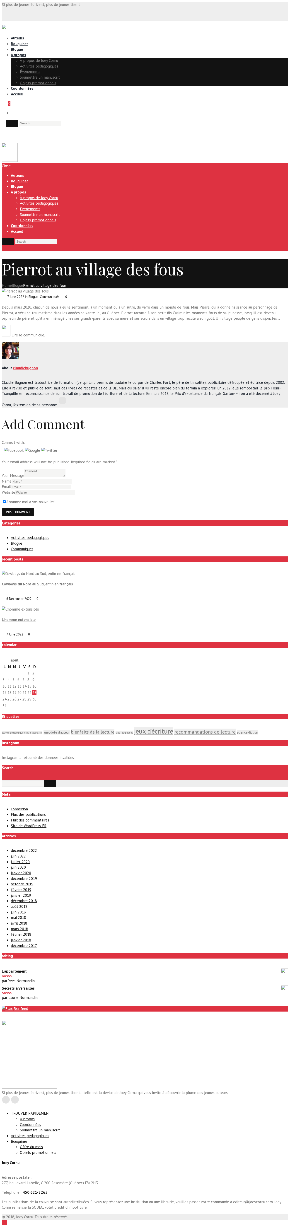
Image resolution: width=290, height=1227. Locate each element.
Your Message (13, 475)
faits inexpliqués (124, 732)
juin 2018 (18, 912)
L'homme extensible (19, 619)
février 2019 (21, 889)
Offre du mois (31, 1146)
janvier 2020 (21, 872)
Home (7, 285)
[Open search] (12, 123)
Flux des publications (28, 814)
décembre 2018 (24, 900)
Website (8, 492)
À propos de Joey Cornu (39, 60)
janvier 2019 (21, 895)
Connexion (19, 809)
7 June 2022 (15, 297)
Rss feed (21, 1008)
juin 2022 (18, 856)
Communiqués (50, 297)
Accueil (17, 94)
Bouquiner (19, 43)
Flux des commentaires (30, 820)
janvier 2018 (21, 939)
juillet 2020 (20, 861)
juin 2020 (18, 867)
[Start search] (8, 241)
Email (6, 486)
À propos (18, 54)
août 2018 (19, 906)
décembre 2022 (24, 850)
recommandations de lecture (205, 732)
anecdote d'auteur (57, 732)
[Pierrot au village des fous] (25, 291)
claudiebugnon (25, 367)
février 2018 (21, 934)
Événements (30, 71)
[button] (14, 450)
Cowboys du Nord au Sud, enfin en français (37, 584)
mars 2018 (19, 928)
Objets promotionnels (38, 82)
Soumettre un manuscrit (40, 77)
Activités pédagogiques (39, 66)
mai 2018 (18, 917)
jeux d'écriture (153, 731)
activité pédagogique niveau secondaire (22, 732)
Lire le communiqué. (28, 335)
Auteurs (17, 38)
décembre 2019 (24, 878)
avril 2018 (19, 923)
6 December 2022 (19, 599)
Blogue (17, 49)
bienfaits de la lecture (92, 732)
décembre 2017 (24, 945)
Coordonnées (22, 88)
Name (7, 481)
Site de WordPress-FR (28, 825)
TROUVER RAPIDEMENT (31, 1113)
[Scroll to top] (4, 1222)
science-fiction (247, 732)
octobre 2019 (22, 884)
